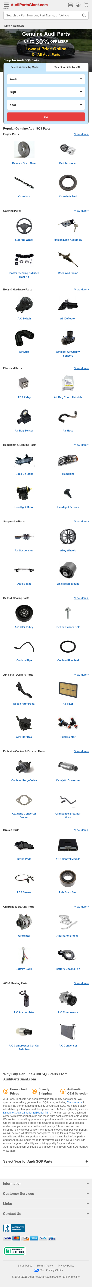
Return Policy (45, 1265)
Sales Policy (25, 1265)
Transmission (75, 1102)
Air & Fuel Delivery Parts (18, 674)
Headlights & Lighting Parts (19, 444)
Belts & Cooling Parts (16, 598)
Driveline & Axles (13, 1112)
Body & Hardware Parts (17, 289)
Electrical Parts (12, 368)
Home (6, 25)
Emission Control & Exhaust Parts (24, 751)
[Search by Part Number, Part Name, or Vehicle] (84, 15)
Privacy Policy (66, 1265)
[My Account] (78, 4)
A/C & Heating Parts (15, 983)
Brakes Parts (11, 830)
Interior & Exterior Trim (37, 1112)
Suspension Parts (14, 521)
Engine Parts (11, 134)
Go (46, 117)
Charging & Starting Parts (18, 906)
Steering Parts (12, 210)
